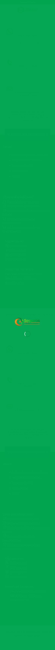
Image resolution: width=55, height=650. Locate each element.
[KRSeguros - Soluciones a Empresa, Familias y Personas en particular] (27, 321)
